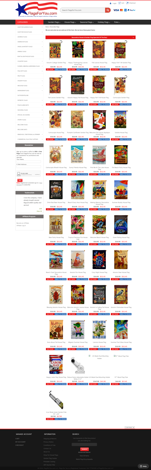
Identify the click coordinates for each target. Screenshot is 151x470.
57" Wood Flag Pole (121, 377)
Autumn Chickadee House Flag (121, 307)
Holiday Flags (103, 22)
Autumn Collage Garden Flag (56, 62)
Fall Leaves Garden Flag (56, 97)
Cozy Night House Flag (99, 272)
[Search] (108, 10)
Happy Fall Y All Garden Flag (121, 62)
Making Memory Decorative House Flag (99, 203)
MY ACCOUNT (20, 442)
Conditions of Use (49, 445)
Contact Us (47, 448)
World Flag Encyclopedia (84, 459)
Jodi (40, 208)
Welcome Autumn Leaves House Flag (78, 308)
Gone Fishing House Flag (121, 237)
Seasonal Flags (86, 22)
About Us (47, 452)
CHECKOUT (19, 445)
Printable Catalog (49, 461)
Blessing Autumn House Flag (56, 307)
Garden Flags (53, 22)
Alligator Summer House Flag (78, 342)
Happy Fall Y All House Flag (99, 97)
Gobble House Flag (121, 132)
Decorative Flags (54, 27)
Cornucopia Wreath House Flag (56, 167)
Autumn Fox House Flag (78, 272)
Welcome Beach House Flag (99, 237)
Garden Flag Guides (50, 458)
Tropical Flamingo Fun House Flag (78, 238)
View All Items (84, 456)
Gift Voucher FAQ (49, 465)
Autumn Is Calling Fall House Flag (99, 308)
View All (39, 211)
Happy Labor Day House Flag (56, 377)
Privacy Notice (48, 442)
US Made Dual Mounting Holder (99, 377)
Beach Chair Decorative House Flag (56, 273)
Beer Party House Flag (56, 237)
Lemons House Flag (99, 342)
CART (17, 438)
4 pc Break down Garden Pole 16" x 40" (56, 413)
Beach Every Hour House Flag (78, 202)
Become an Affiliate (23, 223)
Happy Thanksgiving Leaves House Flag (78, 63)
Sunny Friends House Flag (78, 167)
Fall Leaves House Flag (99, 62)
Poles (116, 22)
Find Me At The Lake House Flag (99, 168)
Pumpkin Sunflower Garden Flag (78, 132)
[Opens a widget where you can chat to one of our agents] (143, 466)
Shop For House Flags (51, 455)
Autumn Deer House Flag (121, 272)
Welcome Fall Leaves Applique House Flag (99, 133)
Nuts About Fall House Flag (56, 342)
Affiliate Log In (21, 225)
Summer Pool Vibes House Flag (121, 342)
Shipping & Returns (50, 438)
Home (47, 27)
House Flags (69, 22)
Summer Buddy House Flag (121, 202)
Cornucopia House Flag (56, 132)
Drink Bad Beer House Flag (56, 202)
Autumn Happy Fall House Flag (78, 97)
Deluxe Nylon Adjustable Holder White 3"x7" (78, 378)
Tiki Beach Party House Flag (121, 167)
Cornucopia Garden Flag (121, 97)
